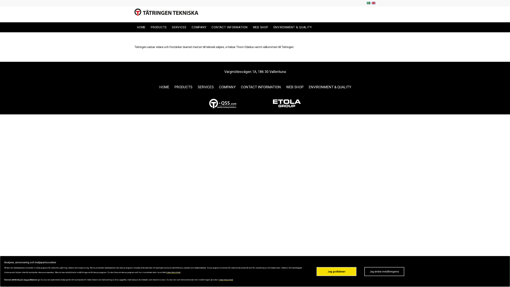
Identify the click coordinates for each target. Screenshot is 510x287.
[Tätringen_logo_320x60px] (166, 14)
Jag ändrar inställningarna (384, 271)
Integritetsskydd (173, 272)
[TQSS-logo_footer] (223, 103)
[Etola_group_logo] (287, 103)
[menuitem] (141, 27)
